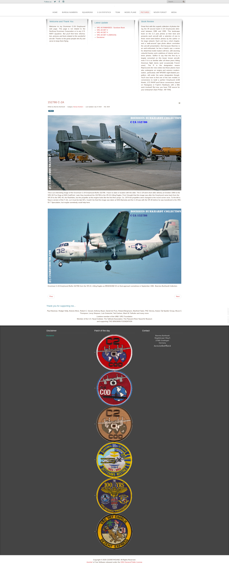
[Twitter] (55, 2)
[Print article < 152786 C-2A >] (179, 103)
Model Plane (130, 12)
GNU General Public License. (132, 562)
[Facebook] (59, 2)
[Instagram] (63, 2)
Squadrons (87, 12)
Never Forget (160, 12)
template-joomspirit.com (228, 315)
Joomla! (89, 562)
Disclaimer (50, 336)
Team (117, 12)
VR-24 (51, 111)
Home (54, 12)
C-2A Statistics (104, 12)
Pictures (145, 12)
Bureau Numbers (70, 12)
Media (174, 12)
